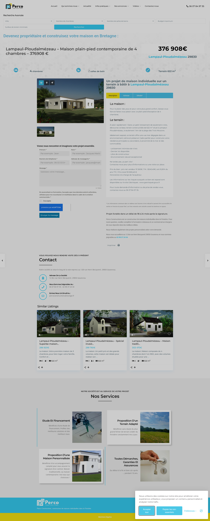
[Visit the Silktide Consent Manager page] (201, 511)
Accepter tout (147, 511)
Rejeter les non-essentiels (169, 511)
